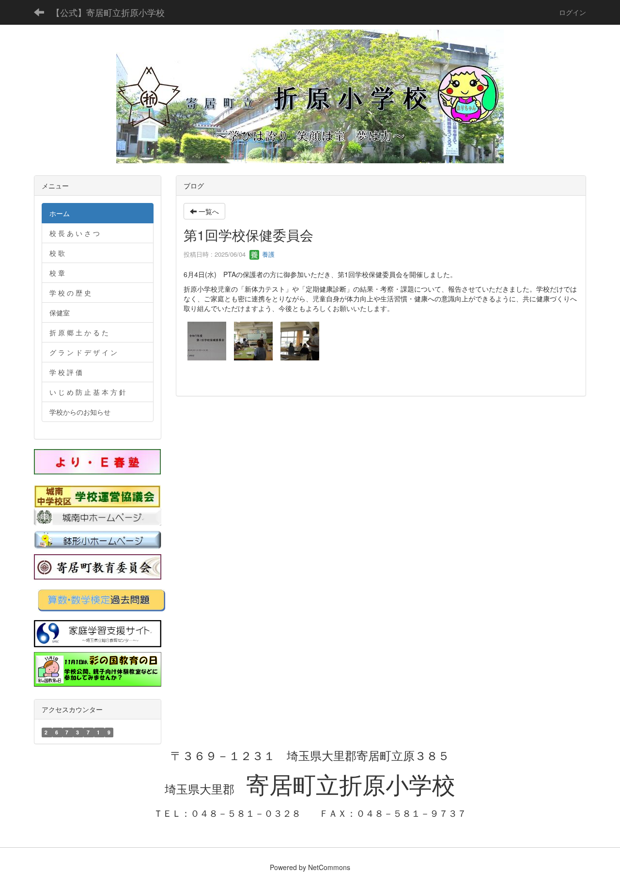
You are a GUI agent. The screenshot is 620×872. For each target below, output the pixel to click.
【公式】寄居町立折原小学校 (108, 12)
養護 (267, 254)
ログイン (572, 12)
